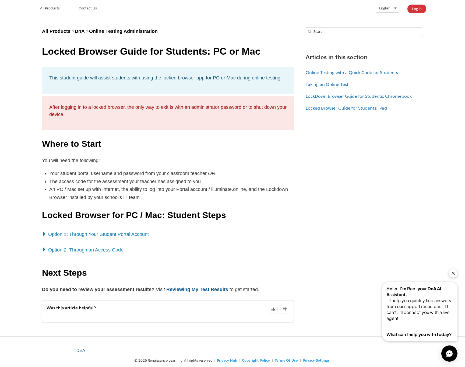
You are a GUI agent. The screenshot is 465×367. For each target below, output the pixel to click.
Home (50, 8)
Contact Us (88, 8)
